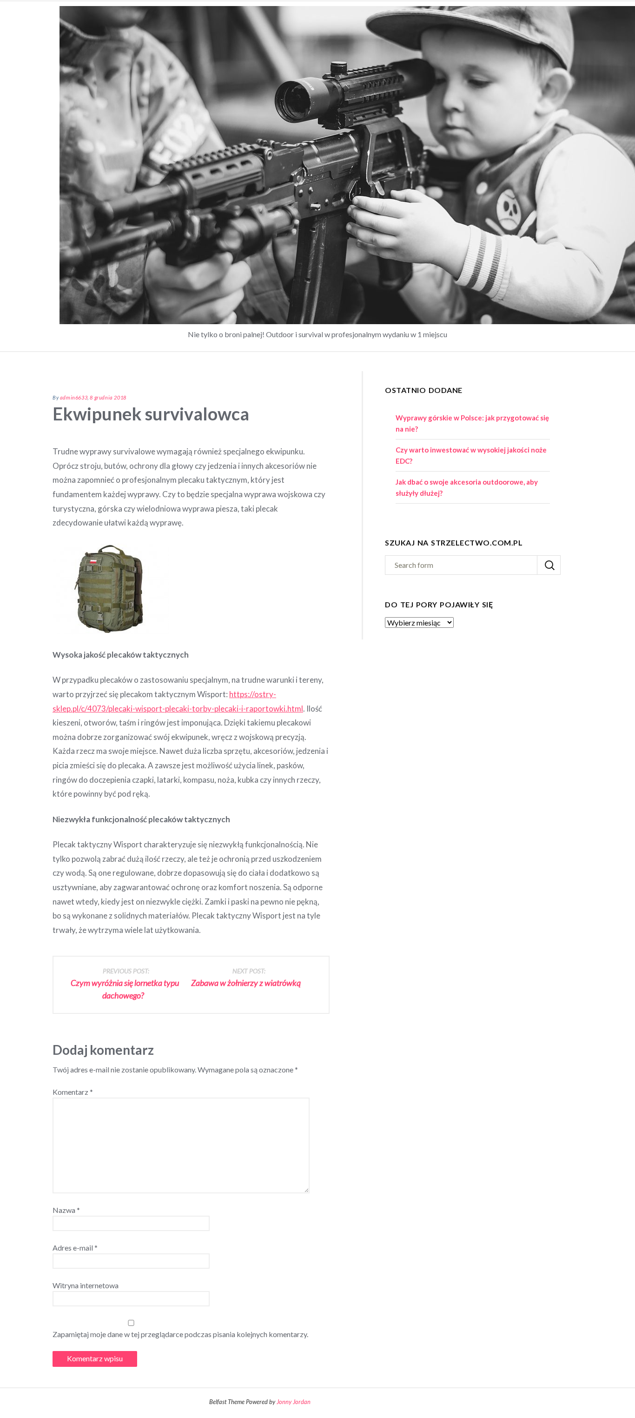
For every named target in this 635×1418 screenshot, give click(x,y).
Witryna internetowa (86, 1285)
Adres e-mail (75, 1247)
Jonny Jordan (294, 1401)
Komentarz (73, 1091)
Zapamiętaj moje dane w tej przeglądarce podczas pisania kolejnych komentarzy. (180, 1334)
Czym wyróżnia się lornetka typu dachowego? (125, 983)
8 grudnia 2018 (108, 397)
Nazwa (66, 1209)
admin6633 (73, 397)
